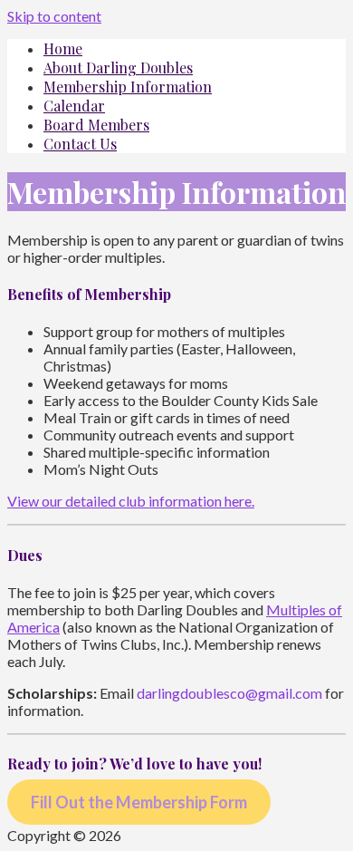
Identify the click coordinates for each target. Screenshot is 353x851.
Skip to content (54, 15)
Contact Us (80, 143)
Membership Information (127, 86)
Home (62, 48)
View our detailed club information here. (130, 500)
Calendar (74, 105)
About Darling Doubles (118, 67)
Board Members (96, 124)
